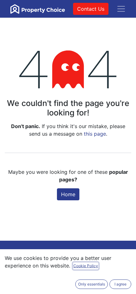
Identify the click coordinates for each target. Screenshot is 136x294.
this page (95, 134)
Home (68, 194)
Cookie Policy (85, 265)
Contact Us (90, 9)
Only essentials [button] (91, 284)
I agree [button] (120, 284)
